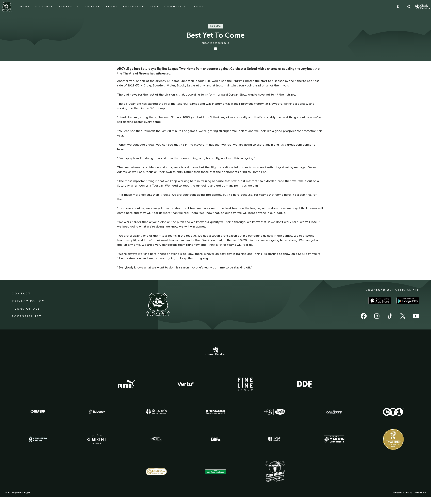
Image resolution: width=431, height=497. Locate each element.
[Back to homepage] (6, 6)
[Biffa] (215, 439)
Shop (199, 6)
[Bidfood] (156, 439)
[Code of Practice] (393, 439)
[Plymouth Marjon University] (334, 439)
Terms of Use (26, 308)
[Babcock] (97, 411)
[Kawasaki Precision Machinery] (215, 412)
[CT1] (393, 412)
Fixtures (44, 6)
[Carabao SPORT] (274, 472)
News (25, 6)
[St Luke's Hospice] (156, 411)
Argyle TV (68, 6)
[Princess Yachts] (334, 411)
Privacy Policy (28, 301)
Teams (112, 6)
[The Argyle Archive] (215, 471)
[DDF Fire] (304, 384)
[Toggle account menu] (398, 6)
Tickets (92, 6)
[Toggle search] (409, 6)
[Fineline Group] (245, 384)
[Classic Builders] (215, 351)
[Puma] (126, 384)
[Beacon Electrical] (37, 412)
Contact (21, 293)
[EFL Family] (156, 471)
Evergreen (133, 6)
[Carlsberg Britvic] (37, 439)
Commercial (176, 6)
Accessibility (27, 316)
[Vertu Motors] (185, 384)
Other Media (419, 492)
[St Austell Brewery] (97, 439)
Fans (154, 6)
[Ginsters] (274, 412)
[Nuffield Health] (274, 439)
